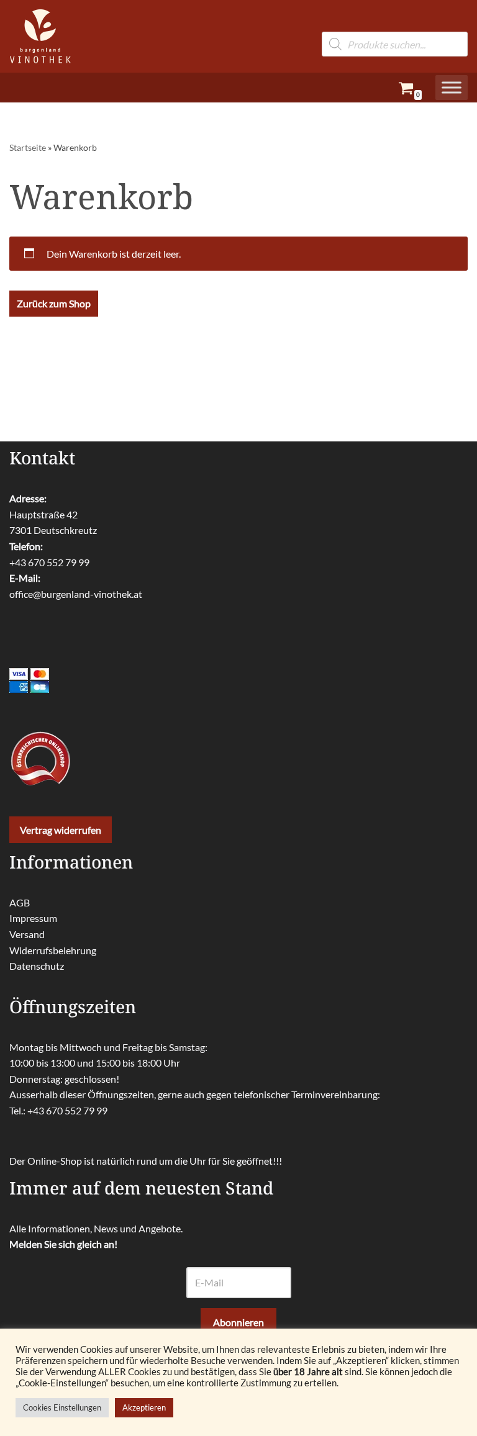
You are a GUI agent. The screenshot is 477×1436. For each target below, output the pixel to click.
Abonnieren (238, 1322)
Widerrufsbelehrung (52, 950)
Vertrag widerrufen (60, 830)
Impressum (33, 918)
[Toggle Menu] (451, 87)
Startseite (27, 147)
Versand (27, 934)
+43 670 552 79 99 (49, 562)
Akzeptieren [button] (144, 1407)
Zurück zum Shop (54, 303)
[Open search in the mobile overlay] (395, 24)
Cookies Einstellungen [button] (62, 1407)
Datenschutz (36, 966)
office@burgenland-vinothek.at (75, 594)
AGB (19, 902)
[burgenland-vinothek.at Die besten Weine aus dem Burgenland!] (40, 36)
